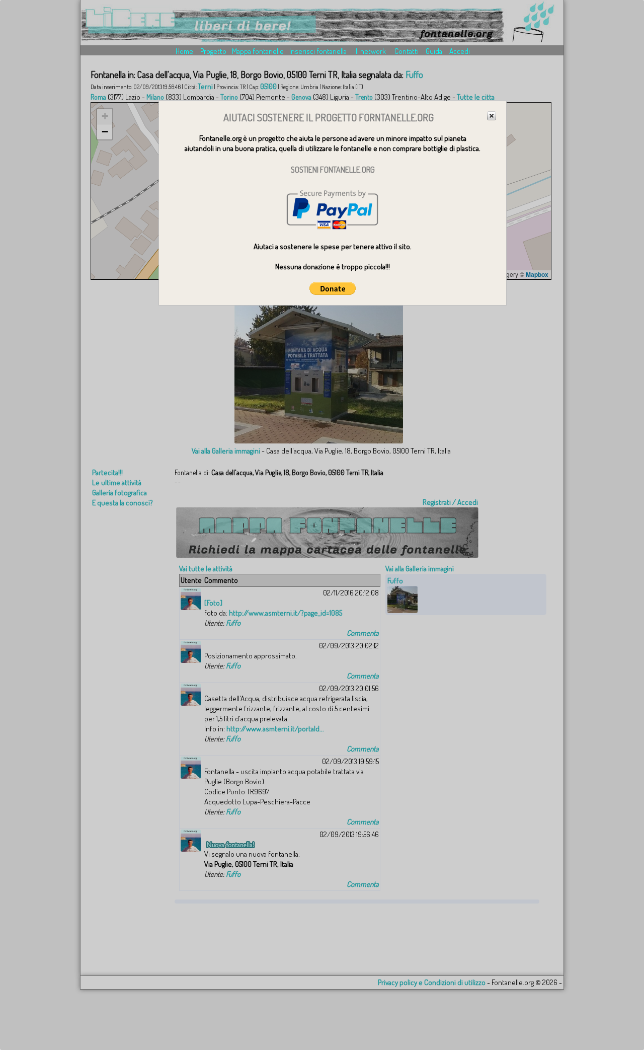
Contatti (406, 51)
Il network (371, 51)
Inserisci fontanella (318, 51)
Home (184, 51)
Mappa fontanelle (258, 51)
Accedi (459, 51)
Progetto (213, 51)
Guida (434, 51)
